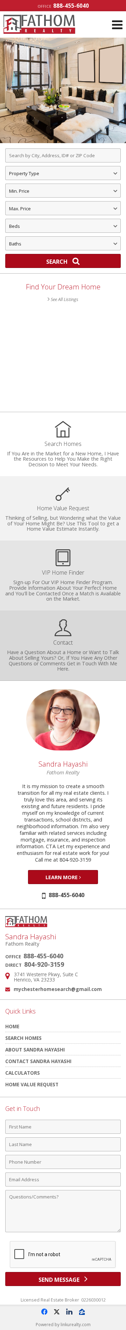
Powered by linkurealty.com (63, 1325)
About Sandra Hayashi (35, 1049)
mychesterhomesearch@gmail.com (58, 989)
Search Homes (23, 1038)
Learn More (62, 877)
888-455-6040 (63, 5)
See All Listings (64, 299)
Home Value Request (31, 1084)
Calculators (22, 1072)
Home (12, 1026)
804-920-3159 (44, 964)
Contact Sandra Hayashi (38, 1061)
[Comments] (63, 1232)
